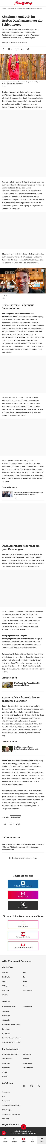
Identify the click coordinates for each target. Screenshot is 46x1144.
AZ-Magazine (27, 1063)
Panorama (10, 8)
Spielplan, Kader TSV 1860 (11, 1042)
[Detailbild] (42, 56)
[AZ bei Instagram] (31, 1086)
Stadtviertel (6, 977)
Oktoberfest (15, 817)
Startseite (4, 8)
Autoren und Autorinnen (10, 1054)
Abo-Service (6, 1068)
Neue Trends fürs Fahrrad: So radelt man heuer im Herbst (26, 684)
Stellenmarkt (27, 1007)
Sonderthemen (28, 1068)
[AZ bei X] (38, 1086)
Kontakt (4, 1076)
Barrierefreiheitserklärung (11, 1105)
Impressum (6, 1092)
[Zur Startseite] (23, 5)
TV (24, 977)
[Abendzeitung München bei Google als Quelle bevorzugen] (28, 49)
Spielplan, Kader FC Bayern (11, 1038)
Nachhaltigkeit (28, 990)
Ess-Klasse (6, 1029)
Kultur (25, 981)
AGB (3, 1096)
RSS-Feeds (6, 1020)
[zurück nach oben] (23, 1127)
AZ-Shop (26, 1059)
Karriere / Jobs (7, 1059)
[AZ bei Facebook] (24, 1086)
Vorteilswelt (6, 1033)
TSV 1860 (5, 990)
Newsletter (6, 1011)
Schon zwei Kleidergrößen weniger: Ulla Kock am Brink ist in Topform (28, 494)
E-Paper (5, 1072)
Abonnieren (6, 1063)
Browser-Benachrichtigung (11, 1024)
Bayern (4, 981)
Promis (4, 995)
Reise (25, 986)
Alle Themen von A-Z (9, 1007)
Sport (25, 972)
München (5, 972)
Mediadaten (27, 1054)
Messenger (6, 1015)
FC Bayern (5, 986)
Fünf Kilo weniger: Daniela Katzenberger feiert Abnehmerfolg (26, 748)
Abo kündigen (6, 1110)
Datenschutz (6, 1101)
